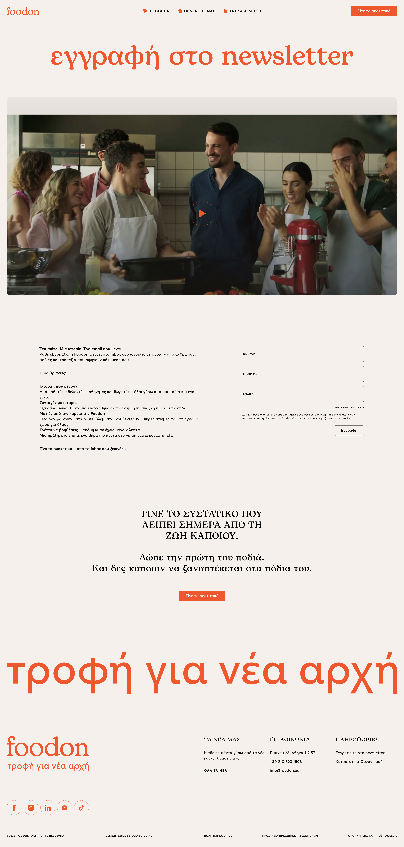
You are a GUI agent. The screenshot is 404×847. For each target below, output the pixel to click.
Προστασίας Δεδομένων (212, 467)
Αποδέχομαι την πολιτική (194, 467)
